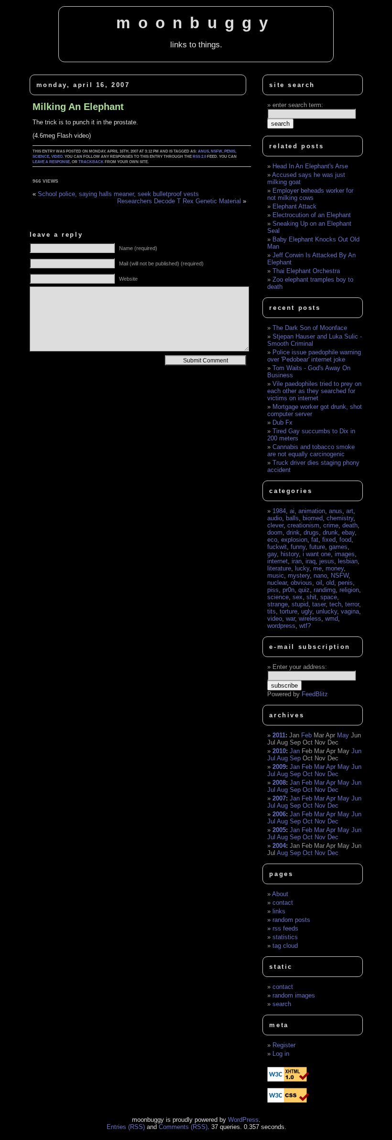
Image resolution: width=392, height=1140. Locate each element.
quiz (304, 589)
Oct (308, 774)
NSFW (216, 151)
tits (271, 611)
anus (203, 151)
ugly (306, 611)
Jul (271, 758)
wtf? (305, 625)
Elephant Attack (294, 206)
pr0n (288, 589)
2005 (279, 829)
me (317, 568)
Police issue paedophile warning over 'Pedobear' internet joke (314, 356)
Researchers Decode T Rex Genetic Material (179, 201)
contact (282, 902)
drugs (311, 532)
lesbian (348, 561)
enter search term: (297, 105)
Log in (280, 1053)
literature (279, 568)
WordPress (243, 1119)
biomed (313, 518)
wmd (331, 618)
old (330, 582)
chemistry (340, 518)
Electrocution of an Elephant (311, 215)
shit (311, 597)
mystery (299, 575)
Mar (319, 766)
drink (293, 532)
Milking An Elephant (78, 106)
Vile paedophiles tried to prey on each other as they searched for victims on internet (314, 391)
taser (319, 604)
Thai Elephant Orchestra (306, 270)
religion (349, 589)
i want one (317, 554)
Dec (332, 774)
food (345, 539)
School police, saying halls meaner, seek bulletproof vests (118, 193)
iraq (310, 561)
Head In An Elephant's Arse (310, 166)
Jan (295, 751)
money (335, 568)
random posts (291, 919)
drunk (330, 532)
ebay (348, 532)
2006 (279, 814)
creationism (303, 525)
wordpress (281, 625)
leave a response (51, 162)
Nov (320, 774)
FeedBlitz (315, 694)
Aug (282, 758)
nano (320, 575)
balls (292, 518)
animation (311, 511)
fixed (329, 539)
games (338, 546)
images (345, 554)
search (281, 1004)
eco (272, 539)
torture (288, 611)
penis (229, 151)
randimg (325, 589)
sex (298, 597)
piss (273, 589)
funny (298, 546)
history (290, 554)
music (275, 575)
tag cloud (285, 945)
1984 (279, 511)
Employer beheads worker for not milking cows (310, 194)
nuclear (277, 582)
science (41, 156)
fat (314, 539)
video (57, 156)
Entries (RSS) (126, 1126)
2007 (279, 798)
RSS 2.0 (199, 156)
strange (277, 604)
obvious (301, 582)
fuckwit (277, 546)
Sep (295, 758)
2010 (279, 751)
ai (292, 511)
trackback (91, 162)
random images (293, 995)
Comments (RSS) (183, 1126)
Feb (306, 735)
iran (297, 561)
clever (275, 525)
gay (272, 554)
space (328, 597)
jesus (326, 561)
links (278, 911)
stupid (300, 604)
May (343, 735)
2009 (279, 766)
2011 (278, 735)
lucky (302, 568)
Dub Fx (282, 422)
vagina (350, 611)
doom (275, 532)
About (280, 894)
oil (319, 582)
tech (335, 604)
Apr (331, 766)
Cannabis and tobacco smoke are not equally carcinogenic (311, 450)
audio (274, 518)
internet (277, 561)
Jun (356, 751)
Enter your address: (299, 666)
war (290, 618)
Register (283, 1045)
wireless (310, 618)
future (317, 546)
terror (352, 604)
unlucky (326, 611)
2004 (279, 845)
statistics (285, 937)
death (350, 525)
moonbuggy (195, 23)
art (349, 511)
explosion (294, 539)
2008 (279, 782)
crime (330, 525)
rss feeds (285, 928)
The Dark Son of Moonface (309, 327)
